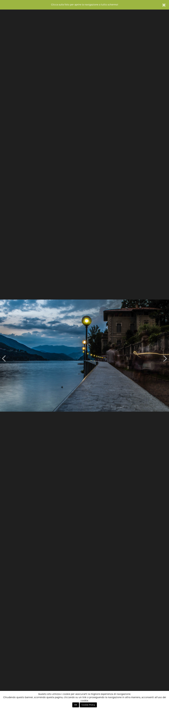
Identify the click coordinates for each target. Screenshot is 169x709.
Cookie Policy (88, 705)
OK (75, 705)
